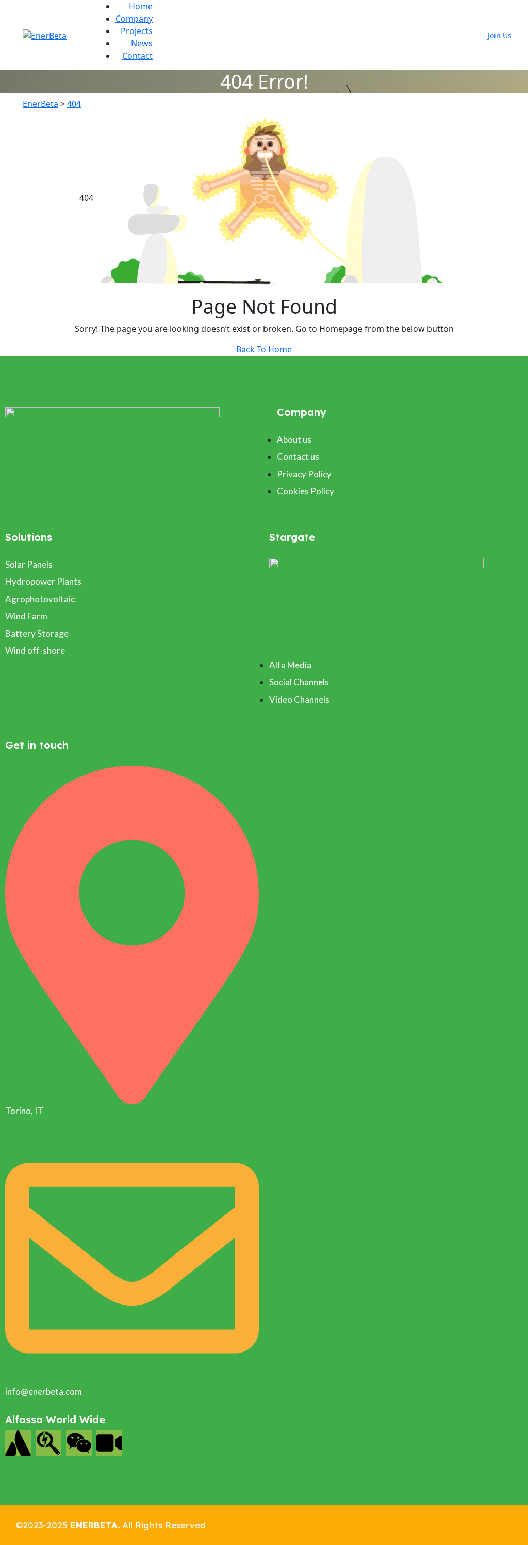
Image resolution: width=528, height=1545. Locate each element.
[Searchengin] (48, 1443)
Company (134, 18)
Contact (137, 55)
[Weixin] (79, 1443)
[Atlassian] (18, 1443)
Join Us (500, 35)
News (142, 43)
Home (141, 6)
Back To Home (264, 349)
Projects (137, 31)
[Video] (109, 1443)
